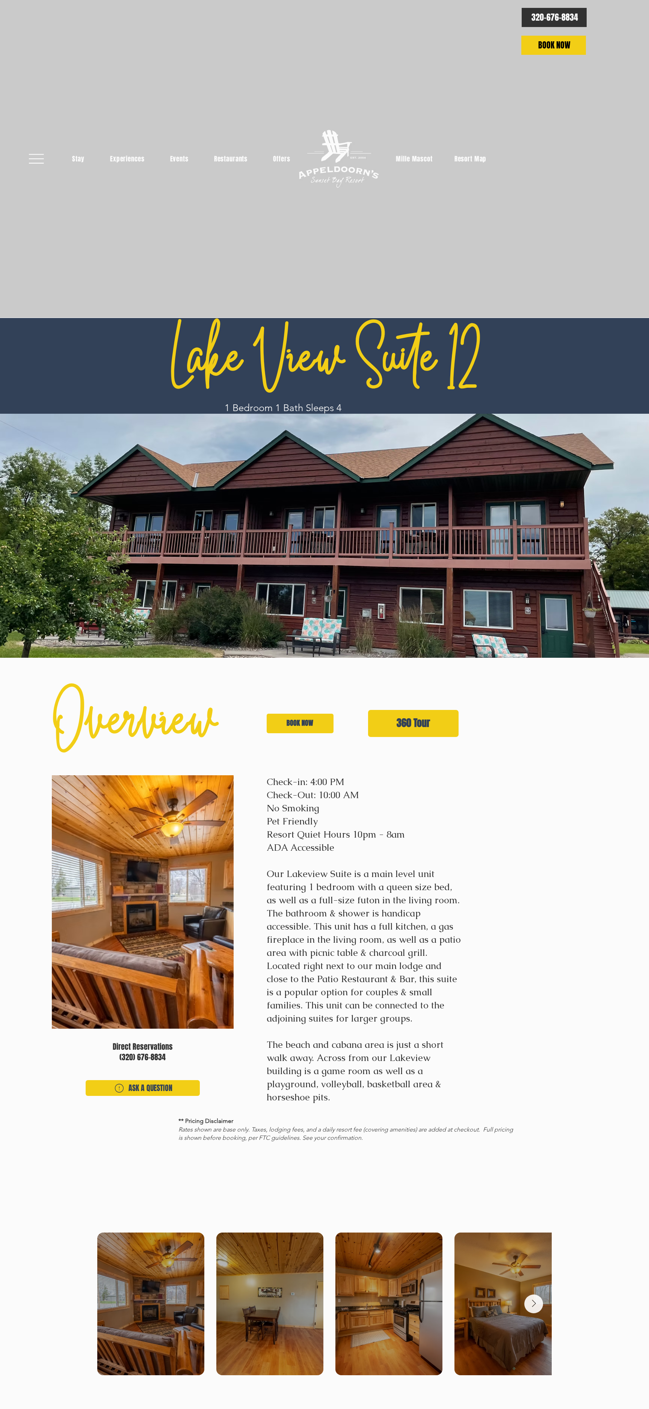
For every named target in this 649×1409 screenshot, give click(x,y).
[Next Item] (533, 1303)
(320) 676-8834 (142, 1057)
